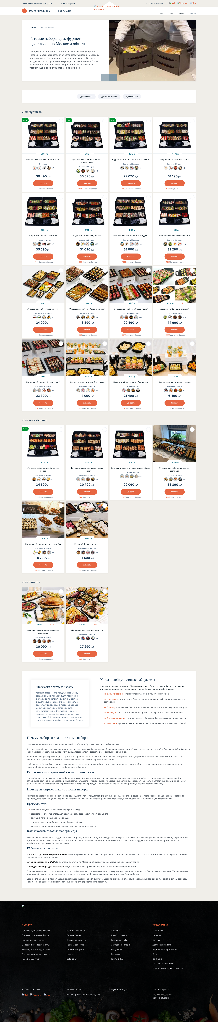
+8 (97, 171)
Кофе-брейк (72, 959)
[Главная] (109, 11)
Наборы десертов (75, 944)
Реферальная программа (165, 949)
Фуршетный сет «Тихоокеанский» (43, 159)
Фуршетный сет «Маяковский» (174, 235)
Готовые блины (73, 935)
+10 (96, 244)
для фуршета (110, 723)
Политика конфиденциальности (168, 968)
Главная (33, 28)
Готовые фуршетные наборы (36, 930)
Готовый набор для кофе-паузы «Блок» (131, 468)
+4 (53, 641)
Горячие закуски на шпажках (36, 954)
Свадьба (115, 930)
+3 (97, 552)
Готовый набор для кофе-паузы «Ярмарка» (43, 469)
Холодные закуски (31, 959)
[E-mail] (172, 3)
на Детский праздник (115, 718)
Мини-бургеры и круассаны (36, 949)
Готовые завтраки (75, 949)
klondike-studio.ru (161, 997)
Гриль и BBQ (117, 959)
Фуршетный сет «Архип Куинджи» (131, 235)
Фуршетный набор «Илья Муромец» (130, 159)
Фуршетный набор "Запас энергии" (87, 309)
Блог (155, 954)
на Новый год (111, 699)
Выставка (115, 954)
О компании (158, 930)
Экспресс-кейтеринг (121, 944)
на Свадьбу (109, 707)
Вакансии (157, 959)
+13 (140, 317)
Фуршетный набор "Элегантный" (131, 309)
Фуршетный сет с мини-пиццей (174, 382)
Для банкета (132, 96)
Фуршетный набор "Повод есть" (43, 309)
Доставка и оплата (162, 944)
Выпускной (116, 949)
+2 (97, 390)
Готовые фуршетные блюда (35, 935)
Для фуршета (86, 96)
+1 (184, 390)
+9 (140, 168)
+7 (53, 168)
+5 (97, 638)
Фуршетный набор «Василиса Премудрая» (87, 161)
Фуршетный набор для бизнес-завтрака (174, 469)
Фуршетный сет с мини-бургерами (87, 382)
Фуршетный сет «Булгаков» (174, 159)
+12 (52, 479)
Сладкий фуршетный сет (87, 544)
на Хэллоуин (110, 712)
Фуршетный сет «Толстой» (43, 235)
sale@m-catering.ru (118, 989)
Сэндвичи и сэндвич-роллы (36, 944)
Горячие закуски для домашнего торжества (43, 631)
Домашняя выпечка (76, 940)
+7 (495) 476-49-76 (154, 4)
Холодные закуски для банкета (87, 630)
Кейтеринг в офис (120, 940)
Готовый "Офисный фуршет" (174, 309)
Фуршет (70, 954)
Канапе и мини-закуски (33, 940)
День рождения (119, 935)
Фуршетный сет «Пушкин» (87, 235)
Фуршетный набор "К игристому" (43, 382)
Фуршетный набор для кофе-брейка (43, 544)
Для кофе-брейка (109, 96)
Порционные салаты (76, 930)
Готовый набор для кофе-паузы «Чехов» (87, 469)
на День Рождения (113, 693)
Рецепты (157, 935)
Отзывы (156, 940)
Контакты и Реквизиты (163, 963)
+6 (53, 244)
